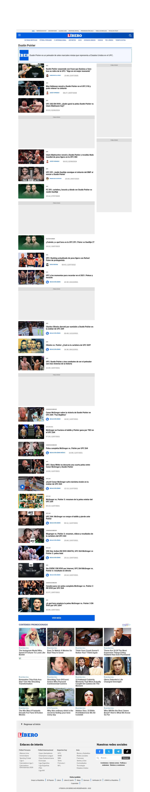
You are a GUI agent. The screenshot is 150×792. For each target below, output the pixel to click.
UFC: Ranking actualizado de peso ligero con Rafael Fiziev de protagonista (68, 259)
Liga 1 (22, 761)
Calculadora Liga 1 (26, 763)
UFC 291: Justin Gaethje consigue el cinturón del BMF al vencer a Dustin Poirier (69, 173)
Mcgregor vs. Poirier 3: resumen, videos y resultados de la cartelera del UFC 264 (69, 535)
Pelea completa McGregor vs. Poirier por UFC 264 (67, 448)
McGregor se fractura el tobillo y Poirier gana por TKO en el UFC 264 (70, 431)
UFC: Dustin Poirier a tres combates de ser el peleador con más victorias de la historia (69, 363)
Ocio (80, 40)
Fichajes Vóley (113, 31)
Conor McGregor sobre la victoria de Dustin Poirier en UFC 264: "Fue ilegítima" (68, 413)
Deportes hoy (62, 750)
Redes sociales (82, 756)
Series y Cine (81, 761)
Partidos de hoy (41, 31)
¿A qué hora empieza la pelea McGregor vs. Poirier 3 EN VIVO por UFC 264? (69, 604)
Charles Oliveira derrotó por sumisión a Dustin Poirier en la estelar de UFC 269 (69, 328)
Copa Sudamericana (46, 758)
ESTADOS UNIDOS (89, 40)
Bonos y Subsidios (83, 753)
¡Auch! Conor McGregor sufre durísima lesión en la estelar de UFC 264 (67, 483)
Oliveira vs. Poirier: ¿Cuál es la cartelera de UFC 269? (68, 345)
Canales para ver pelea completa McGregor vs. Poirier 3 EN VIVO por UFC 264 (69, 587)
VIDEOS (100, 40)
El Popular (50, 780)
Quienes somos (114, 763)
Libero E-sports (69, 780)
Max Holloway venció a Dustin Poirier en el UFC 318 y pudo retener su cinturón (68, 87)
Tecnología (81, 765)
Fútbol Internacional (45, 750)
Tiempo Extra (121, 40)
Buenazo (86, 780)
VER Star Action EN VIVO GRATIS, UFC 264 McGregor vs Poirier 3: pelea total (69, 552)
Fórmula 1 (61, 763)
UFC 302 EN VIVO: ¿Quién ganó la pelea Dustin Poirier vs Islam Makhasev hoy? (70, 105)
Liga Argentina (44, 763)
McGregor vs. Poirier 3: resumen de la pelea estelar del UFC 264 (69, 500)
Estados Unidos (82, 768)
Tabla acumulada (101, 31)
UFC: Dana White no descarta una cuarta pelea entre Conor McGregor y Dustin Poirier (68, 466)
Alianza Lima (63, 31)
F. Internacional (60, 40)
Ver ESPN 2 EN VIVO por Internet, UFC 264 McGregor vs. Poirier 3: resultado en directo (69, 569)
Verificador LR (96, 780)
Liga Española (44, 765)
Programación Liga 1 (87, 31)
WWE (60, 756)
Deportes (72, 40)
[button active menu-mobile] (19, 35)
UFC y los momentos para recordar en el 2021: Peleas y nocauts (69, 276)
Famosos (80, 758)
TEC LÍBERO (109, 40)
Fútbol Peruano (46, 40)
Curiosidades (81, 763)
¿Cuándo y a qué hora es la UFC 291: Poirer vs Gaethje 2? (70, 242)
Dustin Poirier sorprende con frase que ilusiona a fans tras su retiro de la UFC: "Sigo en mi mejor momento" (68, 70)
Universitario (52, 31)
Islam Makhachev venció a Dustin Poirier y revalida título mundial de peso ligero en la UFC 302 (70, 156)
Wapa (79, 780)
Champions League (46, 756)
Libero (59, 780)
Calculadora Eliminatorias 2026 (26, 766)
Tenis (60, 761)
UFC (59, 753)
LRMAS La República (111, 780)
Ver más (56, 618)
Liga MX (42, 770)
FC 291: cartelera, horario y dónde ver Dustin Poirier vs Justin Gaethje (69, 191)
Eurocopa (42, 761)
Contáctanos (105, 763)
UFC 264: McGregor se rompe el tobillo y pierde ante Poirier (68, 517)
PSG (40, 768)
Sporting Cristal (74, 31)
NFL (59, 765)
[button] (130, 35)
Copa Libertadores (45, 753)
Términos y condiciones (117, 765)
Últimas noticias (30, 40)
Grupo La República (37, 780)
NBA (59, 758)
